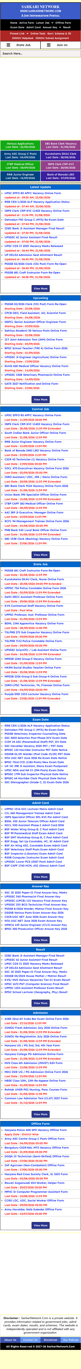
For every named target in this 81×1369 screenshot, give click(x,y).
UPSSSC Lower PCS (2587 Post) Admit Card (33, 861)
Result (67, 27)
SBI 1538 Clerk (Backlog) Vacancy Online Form (36, 538)
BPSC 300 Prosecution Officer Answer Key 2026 (36, 928)
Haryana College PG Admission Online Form (34, 1054)
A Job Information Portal (40, 15)
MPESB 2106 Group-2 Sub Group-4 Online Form (36, 676)
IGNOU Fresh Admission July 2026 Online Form (36, 1027)
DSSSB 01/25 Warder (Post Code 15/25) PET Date (37, 754)
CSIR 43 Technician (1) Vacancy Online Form (34, 459)
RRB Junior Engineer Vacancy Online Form (33, 441)
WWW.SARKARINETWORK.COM (40, 11)
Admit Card (33, 27)
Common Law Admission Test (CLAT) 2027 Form (36, 1098)
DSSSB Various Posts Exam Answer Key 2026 (34, 912)
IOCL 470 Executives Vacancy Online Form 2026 (37, 468)
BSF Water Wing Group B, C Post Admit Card (34, 829)
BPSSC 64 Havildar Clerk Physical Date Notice (35, 778)
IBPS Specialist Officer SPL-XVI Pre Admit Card (36, 817)
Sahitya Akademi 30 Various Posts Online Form (36, 330)
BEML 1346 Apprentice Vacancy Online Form (34, 623)
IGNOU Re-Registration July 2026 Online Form (36, 1036)
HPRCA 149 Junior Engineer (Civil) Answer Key (36, 924)
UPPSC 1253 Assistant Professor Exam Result (34, 988)
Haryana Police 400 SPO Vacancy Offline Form (36, 1130)
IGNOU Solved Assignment (52, 38)
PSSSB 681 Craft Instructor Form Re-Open (32, 272)
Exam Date (17, 27)
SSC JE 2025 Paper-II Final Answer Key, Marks (36, 892)
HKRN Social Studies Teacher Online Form (33, 667)
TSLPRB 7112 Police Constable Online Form (33, 641)
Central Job (40, 409)
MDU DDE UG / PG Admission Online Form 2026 (36, 1072)
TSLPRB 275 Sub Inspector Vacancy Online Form (37, 632)
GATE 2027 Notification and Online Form (31, 383)
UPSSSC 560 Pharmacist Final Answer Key (32, 896)
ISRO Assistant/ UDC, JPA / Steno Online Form (36, 477)
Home (13, 22)
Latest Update (40, 187)
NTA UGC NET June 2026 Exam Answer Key (33, 920)
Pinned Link (17, 33)
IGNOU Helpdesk (22, 38)
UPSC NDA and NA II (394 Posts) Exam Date (34, 770)
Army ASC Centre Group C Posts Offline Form (35, 1138)
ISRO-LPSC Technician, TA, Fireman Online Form (37, 685)
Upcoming (40, 298)
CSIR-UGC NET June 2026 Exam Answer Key (34, 916)
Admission (40, 1013)
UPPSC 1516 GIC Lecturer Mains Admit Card (34, 809)
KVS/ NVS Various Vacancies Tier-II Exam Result (37, 979)
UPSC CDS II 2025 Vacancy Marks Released (34, 246)
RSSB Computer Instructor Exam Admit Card (34, 857)
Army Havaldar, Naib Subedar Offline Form (33, 1209)
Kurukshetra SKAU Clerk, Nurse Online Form (34, 579)
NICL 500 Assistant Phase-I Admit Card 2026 (34, 825)
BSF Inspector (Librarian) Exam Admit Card (34, 853)
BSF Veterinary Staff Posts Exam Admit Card (34, 849)
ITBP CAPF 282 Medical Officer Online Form (34, 503)
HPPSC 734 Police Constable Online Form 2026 (35, 588)
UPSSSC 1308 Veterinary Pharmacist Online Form (37, 374)
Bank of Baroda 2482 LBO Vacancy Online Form (36, 450)
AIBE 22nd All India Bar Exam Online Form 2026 (37, 1018)
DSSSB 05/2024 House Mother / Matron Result (35, 976)
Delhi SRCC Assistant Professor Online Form (34, 596)
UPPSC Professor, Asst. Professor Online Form (34, 614)
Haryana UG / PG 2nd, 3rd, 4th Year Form (32, 1045)
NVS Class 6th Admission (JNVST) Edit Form (34, 1063)
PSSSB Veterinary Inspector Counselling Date (35, 733)
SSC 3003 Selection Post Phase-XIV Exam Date (36, 737)
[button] (44, 23)
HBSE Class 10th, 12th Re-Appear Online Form (35, 1080)
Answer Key (50, 27)
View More (40, 288)
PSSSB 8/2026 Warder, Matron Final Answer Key (37, 908)
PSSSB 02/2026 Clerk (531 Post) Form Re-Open (35, 263)
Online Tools (38, 33)
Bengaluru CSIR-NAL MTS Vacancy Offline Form (37, 1147)
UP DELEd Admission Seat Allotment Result (33, 255)
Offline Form (63, 22)
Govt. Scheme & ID (59, 33)
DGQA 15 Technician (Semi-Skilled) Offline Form (37, 1156)
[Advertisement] (40, 98)
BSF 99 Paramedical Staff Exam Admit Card (33, 833)
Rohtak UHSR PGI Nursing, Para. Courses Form (36, 1089)
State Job (40, 564)
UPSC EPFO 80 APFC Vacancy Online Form (33, 193)
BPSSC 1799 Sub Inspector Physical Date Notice (36, 774)
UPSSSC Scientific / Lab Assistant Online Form (35, 650)
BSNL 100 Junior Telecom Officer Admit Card (34, 821)
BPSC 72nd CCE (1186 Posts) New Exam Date (34, 762)
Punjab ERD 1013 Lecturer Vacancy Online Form (36, 694)
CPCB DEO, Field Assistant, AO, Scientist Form (35, 313)
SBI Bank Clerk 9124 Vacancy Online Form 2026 (36, 486)
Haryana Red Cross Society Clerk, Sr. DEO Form (36, 1174)
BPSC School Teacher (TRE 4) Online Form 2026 (36, 348)
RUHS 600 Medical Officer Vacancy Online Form (36, 366)
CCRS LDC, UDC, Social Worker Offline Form (34, 1200)
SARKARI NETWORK (41, 6)
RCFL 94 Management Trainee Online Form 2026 (37, 521)
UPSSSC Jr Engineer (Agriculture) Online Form (35, 357)
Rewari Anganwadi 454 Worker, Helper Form (34, 1182)
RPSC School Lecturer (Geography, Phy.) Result (36, 992)
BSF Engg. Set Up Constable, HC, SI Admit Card (36, 841)
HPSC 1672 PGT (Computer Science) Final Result (37, 984)
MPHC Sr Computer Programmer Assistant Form (36, 1191)
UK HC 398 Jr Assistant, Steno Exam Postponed (36, 766)
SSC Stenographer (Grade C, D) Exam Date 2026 (37, 782)
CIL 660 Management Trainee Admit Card (32, 813)
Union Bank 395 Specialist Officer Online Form (35, 494)
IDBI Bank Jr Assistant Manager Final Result (34, 228)
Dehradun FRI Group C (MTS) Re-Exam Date (34, 219)
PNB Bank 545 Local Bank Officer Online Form (36, 530)
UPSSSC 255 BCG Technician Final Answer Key (36, 904)
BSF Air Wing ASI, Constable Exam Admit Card (36, 845)
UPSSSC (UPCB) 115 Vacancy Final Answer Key (36, 900)
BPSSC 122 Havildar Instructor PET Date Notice (36, 749)
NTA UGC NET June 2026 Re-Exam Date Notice (36, 758)
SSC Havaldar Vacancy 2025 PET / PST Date (34, 746)
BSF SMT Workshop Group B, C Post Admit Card (36, 837)
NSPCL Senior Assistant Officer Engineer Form (35, 321)
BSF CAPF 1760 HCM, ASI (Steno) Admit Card (35, 865)
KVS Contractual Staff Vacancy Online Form (34, 605)
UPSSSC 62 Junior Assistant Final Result (31, 237)
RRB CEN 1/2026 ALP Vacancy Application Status (37, 201)
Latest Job (42, 22)
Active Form (26, 22)
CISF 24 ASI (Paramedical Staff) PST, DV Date (35, 741)
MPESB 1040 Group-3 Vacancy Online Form (33, 658)
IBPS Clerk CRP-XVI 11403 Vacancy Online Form (37, 210)
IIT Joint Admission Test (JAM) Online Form (34, 339)
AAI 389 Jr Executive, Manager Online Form (34, 512)
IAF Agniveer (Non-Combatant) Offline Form (34, 1165)
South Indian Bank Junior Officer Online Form (35, 432)
